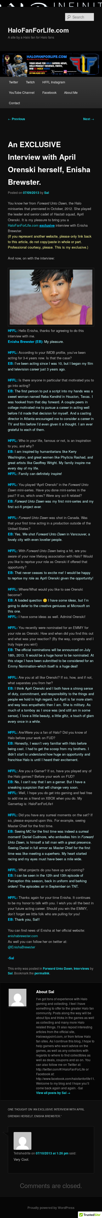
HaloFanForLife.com (38, 30)
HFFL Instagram (53, 82)
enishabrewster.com (23, 935)
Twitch (30, 82)
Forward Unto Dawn (57, 968)
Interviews (81, 968)
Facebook (49, 92)
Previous (16, 118)
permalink (42, 973)
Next (88, 118)
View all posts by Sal (53, 1092)
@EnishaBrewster (21, 946)
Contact (14, 103)
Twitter (13, 82)
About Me (71, 92)
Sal (46, 192)
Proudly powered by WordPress (51, 1207)
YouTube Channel (22, 92)
